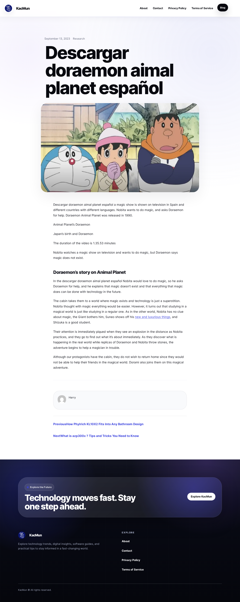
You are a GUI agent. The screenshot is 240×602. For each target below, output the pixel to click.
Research (79, 38)
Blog (222, 7)
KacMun (23, 8)
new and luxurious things (152, 317)
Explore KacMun (201, 496)
